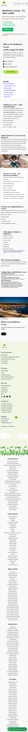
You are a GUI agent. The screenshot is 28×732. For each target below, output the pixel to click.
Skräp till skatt (13, 491)
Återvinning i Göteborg (13, 600)
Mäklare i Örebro (12, 708)
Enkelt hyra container (12, 486)
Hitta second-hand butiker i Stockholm (12, 465)
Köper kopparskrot (13, 507)
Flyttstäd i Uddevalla (12, 593)
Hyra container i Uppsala (12, 632)
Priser (2, 372)
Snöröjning (12, 571)
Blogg (2, 393)
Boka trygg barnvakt (12, 502)
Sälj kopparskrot (12, 683)
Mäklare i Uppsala (13, 712)
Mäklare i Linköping (13, 703)
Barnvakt (13, 529)
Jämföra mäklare (13, 506)
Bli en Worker (4, 354)
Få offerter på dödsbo (6, 412)
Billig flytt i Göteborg (12, 628)
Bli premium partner (6, 374)
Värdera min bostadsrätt (12, 500)
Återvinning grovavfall (13, 538)
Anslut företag (4, 370)
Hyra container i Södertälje (13, 644)
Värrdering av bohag (12, 555)
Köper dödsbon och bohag (13, 614)
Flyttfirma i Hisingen (13, 660)
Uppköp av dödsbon (12, 557)
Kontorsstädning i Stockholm (12, 724)
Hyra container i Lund (12, 648)
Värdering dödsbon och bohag (13, 616)
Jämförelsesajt (12, 639)
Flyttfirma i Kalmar (13, 662)
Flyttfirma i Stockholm (12, 474)
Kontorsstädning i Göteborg (13, 726)
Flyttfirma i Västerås (12, 669)
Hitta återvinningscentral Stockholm (13, 481)
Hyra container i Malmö (13, 641)
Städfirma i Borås (13, 582)
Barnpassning (13, 687)
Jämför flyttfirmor (13, 509)
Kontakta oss (4, 387)
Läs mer (3, 333)
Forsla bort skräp (12, 543)
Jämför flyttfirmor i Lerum (9, 85)
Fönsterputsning (12, 527)
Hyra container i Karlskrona (13, 635)
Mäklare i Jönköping (12, 701)
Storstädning (13, 525)
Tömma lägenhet (13, 721)
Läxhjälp (12, 530)
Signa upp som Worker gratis (8, 359)
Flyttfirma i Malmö (13, 577)
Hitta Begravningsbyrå (13, 715)
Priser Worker (4, 361)
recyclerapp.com (5, 418)
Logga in (23, 3)
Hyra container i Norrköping (13, 642)
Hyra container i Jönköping (13, 651)
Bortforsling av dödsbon (12, 559)
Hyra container (12, 479)
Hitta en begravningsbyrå (12, 497)
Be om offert (11, 71)
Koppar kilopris (12, 466)
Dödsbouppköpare (12, 689)
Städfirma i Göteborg (12, 587)
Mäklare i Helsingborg (13, 699)
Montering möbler (13, 523)
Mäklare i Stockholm (12, 696)
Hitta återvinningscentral (12, 461)
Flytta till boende (12, 541)
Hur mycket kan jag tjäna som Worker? (10, 356)
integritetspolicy (11, 426)
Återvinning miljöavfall (13, 552)
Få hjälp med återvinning (12, 490)
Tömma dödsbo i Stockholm (13, 609)
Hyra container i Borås (13, 650)
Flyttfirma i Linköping (12, 667)
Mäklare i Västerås (13, 714)
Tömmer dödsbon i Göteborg (12, 637)
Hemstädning (13, 626)
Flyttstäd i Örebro (12, 591)
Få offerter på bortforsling (7, 405)
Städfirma (13, 578)
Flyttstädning (12, 518)
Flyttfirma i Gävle (12, 657)
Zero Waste (12, 488)
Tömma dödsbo (12, 484)
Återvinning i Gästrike (12, 603)
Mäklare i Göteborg (12, 698)
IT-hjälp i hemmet (13, 534)
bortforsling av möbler (16, 250)
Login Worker (4, 363)
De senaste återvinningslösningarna (13, 498)
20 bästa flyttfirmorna (12, 682)
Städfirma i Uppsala (12, 580)
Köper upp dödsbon (12, 564)
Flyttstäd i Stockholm (12, 594)
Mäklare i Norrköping (12, 706)
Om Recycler (4, 391)
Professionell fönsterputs (12, 472)
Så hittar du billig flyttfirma (10, 90)
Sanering (13, 554)
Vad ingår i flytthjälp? (8, 92)
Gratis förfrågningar (12, 516)
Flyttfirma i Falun (12, 655)
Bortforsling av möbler (13, 477)
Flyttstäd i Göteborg (12, 589)
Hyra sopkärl (12, 546)
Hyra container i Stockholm (13, 630)
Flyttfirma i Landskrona (13, 666)
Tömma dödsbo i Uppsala (12, 612)
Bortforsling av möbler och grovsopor (12, 532)
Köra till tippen (13, 536)
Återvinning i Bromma (12, 602)
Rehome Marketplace (6, 385)
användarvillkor (4, 426)
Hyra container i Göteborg (12, 618)
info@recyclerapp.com (6, 422)
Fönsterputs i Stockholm (13, 673)
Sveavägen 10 (4, 420)
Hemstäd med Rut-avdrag (13, 470)
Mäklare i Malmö (12, 705)
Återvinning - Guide (12, 619)
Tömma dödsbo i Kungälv (12, 605)
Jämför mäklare (12, 694)
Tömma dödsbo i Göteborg (13, 475)
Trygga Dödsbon (12, 586)
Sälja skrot (12, 550)
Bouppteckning (12, 468)
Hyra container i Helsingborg (12, 653)
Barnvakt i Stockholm (12, 692)
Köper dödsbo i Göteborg (12, 463)
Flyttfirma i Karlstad (13, 664)
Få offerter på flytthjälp (6, 410)
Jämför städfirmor (13, 685)
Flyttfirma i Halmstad (12, 658)
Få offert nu (7, 29)
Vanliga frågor (7, 96)
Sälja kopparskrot (13, 548)
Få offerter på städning (6, 403)
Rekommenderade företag (7, 376)
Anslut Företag (17, 3)
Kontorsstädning (12, 722)
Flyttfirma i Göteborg (12, 575)
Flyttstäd (13, 562)
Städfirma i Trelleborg (13, 674)
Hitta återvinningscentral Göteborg (12, 482)
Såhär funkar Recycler (6, 379)
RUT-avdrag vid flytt (8, 94)
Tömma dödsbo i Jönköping (13, 607)
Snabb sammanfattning (9, 83)
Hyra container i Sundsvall (12, 646)
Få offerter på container (6, 407)
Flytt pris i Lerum (7, 88)
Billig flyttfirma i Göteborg (12, 504)
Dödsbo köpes (13, 561)
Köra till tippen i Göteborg (12, 671)
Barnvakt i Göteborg (12, 690)
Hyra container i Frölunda (12, 634)
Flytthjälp (13, 520)
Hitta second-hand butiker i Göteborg (12, 495)
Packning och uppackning (12, 522)
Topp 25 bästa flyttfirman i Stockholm (13, 493)
